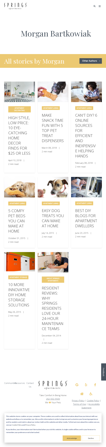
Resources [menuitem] (20, 383)
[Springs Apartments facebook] (95, 385)
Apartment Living (50, 108)
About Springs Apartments (53, 279)
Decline (91, 438)
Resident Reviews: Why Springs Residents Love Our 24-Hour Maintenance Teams (52, 308)
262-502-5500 (53, 398)
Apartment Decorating (19, 109)
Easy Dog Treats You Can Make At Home (53, 218)
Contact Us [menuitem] (30, 385)
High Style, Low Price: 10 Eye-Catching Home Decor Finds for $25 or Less (19, 135)
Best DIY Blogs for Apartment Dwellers (86, 218)
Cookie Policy (17, 425)
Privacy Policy (30, 425)
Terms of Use (79, 404)
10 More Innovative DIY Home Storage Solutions (19, 294)
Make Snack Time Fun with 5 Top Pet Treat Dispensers (53, 128)
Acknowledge (72, 438)
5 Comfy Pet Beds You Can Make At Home (16, 221)
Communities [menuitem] (10, 383)
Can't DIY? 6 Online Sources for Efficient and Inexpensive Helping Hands (86, 135)
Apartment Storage (18, 277)
